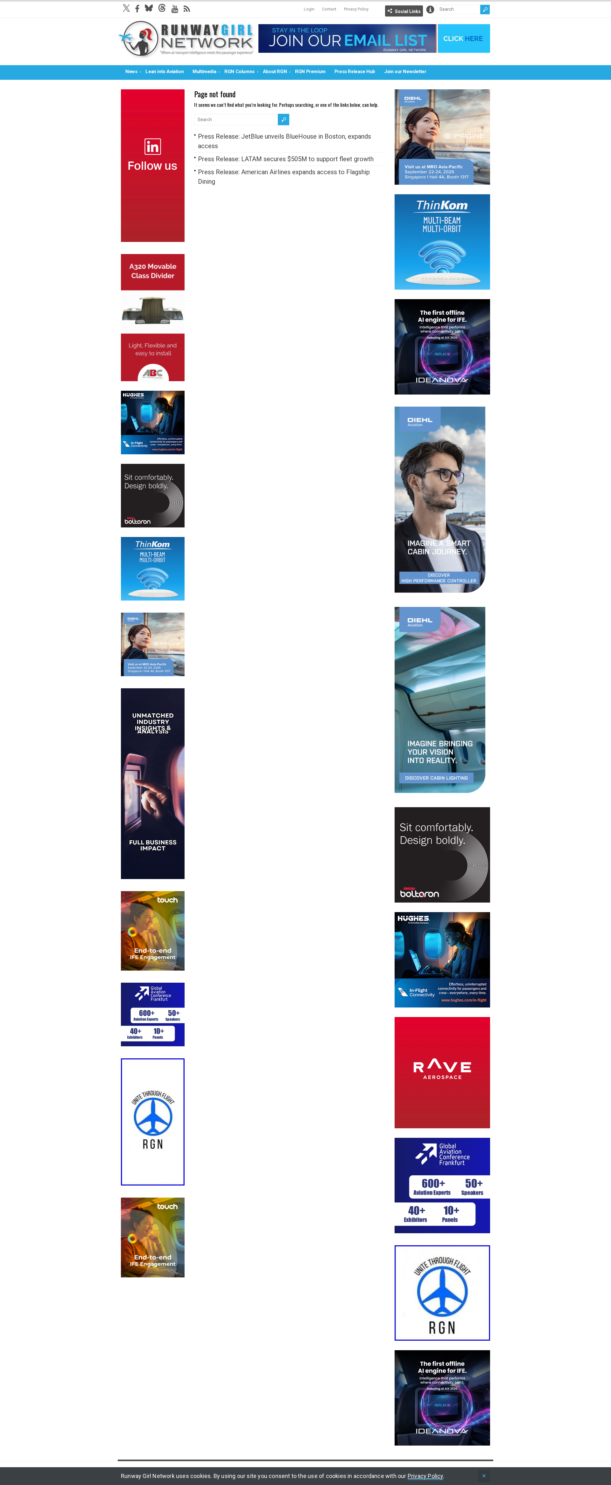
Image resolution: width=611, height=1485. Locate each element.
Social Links (408, 11)
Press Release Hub (354, 71)
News (131, 71)
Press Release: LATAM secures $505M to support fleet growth (286, 159)
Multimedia (204, 71)
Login (309, 9)
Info (430, 9)
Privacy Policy (356, 9)
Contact (329, 9)
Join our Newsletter (405, 71)
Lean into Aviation (164, 71)
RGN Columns (239, 71)
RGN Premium (310, 71)
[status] (484, 1476)
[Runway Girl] (186, 55)
